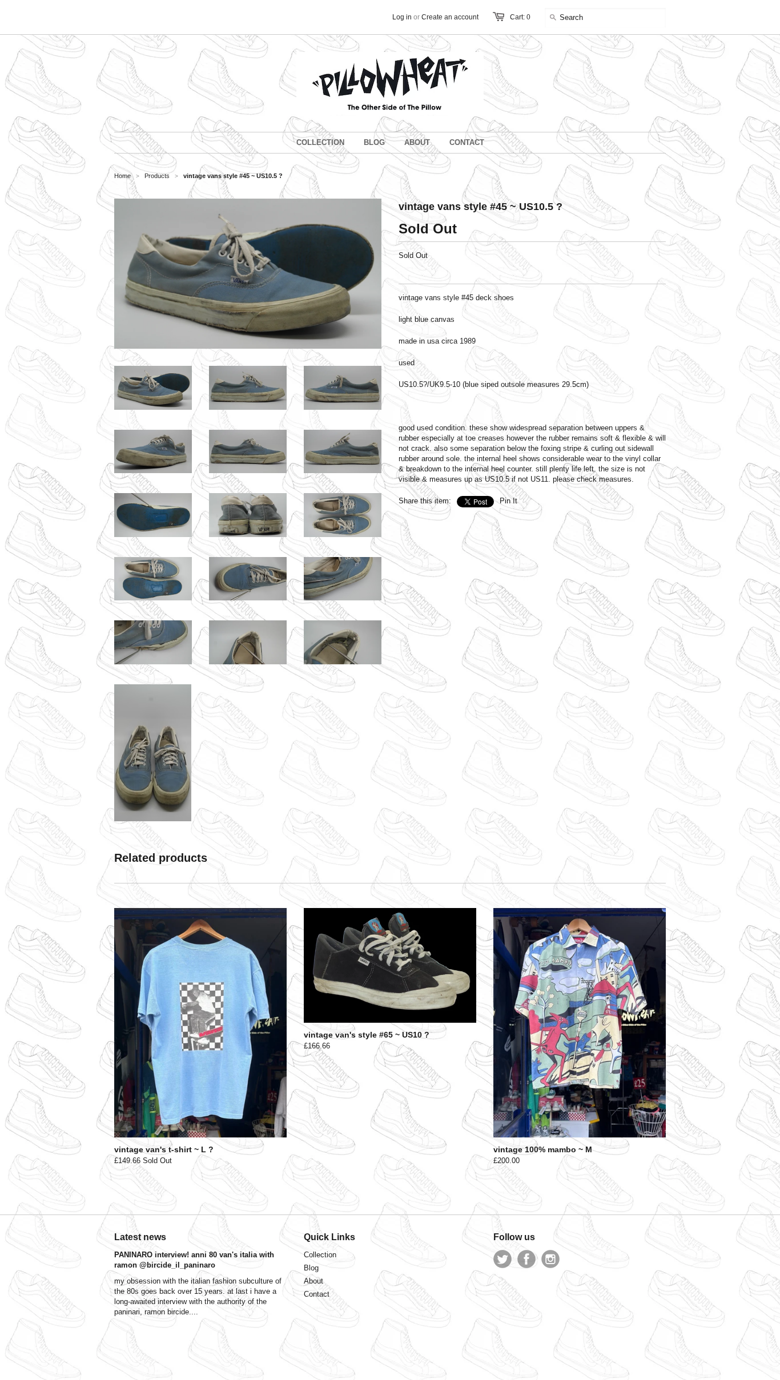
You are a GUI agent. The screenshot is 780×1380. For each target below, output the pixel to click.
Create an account (450, 17)
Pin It (508, 501)
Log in (402, 17)
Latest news (140, 1237)
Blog (311, 1268)
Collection (320, 1254)
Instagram (550, 1259)
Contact (316, 1294)
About (313, 1281)
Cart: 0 (520, 17)
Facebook (526, 1259)
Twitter (502, 1259)
